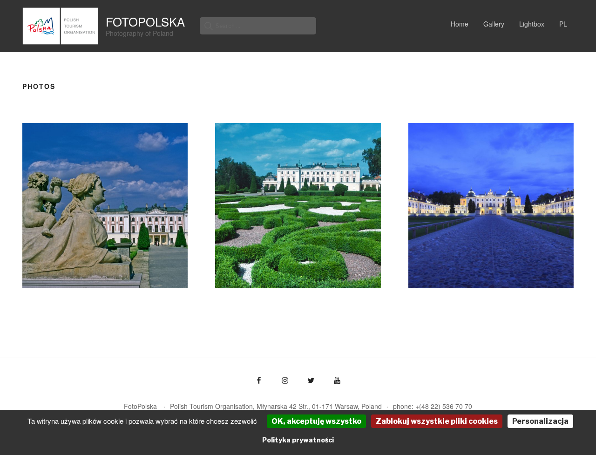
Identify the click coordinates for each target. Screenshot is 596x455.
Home (459, 23)
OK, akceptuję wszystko (316, 421)
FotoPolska (145, 21)
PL (563, 23)
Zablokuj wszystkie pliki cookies (437, 421)
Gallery (493, 23)
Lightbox (531, 23)
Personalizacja (540, 421)
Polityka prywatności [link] (298, 440)
